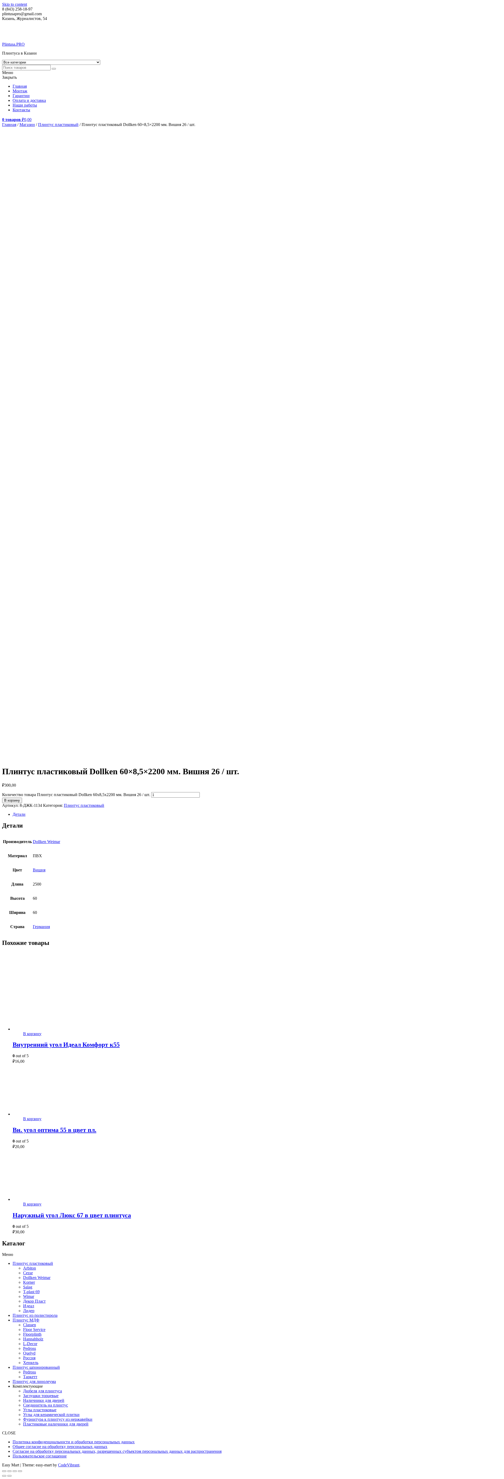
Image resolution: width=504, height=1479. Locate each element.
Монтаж (20, 91)
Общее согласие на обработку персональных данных (60, 1446)
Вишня (39, 870)
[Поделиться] (15, 1471)
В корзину (12, 800)
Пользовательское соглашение (40, 1456)
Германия (41, 926)
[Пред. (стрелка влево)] (4, 1476)
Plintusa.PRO (13, 44)
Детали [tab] (19, 814)
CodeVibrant (68, 1465)
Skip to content (14, 4)
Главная (20, 86)
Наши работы (25, 105)
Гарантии (21, 95)
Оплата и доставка (29, 100)
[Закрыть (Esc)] (20, 1471)
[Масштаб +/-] (4, 1471)
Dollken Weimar (46, 841)
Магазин (27, 124)
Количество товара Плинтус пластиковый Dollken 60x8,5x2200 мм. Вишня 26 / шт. (76, 794)
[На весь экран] (9, 1471)
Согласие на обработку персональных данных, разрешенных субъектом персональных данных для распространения (117, 1451)
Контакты (21, 110)
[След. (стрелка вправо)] (9, 1476)
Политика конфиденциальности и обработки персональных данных (74, 1442)
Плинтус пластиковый (58, 124)
